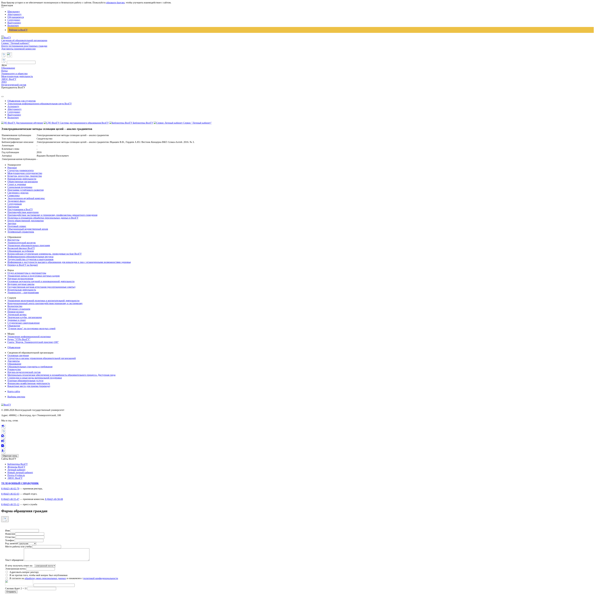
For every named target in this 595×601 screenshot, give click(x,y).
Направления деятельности (21, 178)
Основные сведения (18, 355)
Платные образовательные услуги (25, 380)
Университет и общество (14, 73)
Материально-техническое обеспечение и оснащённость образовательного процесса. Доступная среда (61, 375)
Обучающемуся (15, 17)
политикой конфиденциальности (100, 578)
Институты (13, 240)
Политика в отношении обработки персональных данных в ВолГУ (42, 218)
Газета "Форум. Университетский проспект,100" (33, 342)
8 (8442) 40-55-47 (10, 499)
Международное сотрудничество (24, 173)
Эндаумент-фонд (16, 201)
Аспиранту (13, 106)
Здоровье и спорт (16, 320)
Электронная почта (15, 568)
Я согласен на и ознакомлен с (63, 578)
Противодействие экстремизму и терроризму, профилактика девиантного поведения (52, 215)
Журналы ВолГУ (16, 467)
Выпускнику (14, 22)
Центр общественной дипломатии (25, 220)
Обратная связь (9, 456)
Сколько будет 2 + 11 (16, 588)
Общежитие (13, 325)
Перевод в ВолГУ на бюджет (22, 265)
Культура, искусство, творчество (24, 176)
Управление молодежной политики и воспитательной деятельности (43, 300)
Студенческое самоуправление (23, 323)
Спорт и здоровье (16, 184)
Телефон (9, 540)
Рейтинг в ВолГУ (18, 30)
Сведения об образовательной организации (24, 40)
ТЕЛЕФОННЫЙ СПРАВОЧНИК (20, 483)
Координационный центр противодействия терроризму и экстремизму (45, 303)
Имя (7, 530)
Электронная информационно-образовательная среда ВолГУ (39, 103)
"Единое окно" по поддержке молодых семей (31, 328)
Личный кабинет (16, 469)
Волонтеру (13, 25)
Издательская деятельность (21, 289)
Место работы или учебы (18, 546)
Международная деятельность (17, 76)
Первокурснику (15, 311)
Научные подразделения (20, 278)
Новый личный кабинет (20, 472)
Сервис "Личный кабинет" (15, 43)
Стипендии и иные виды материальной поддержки (34, 377)
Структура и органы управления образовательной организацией (41, 358)
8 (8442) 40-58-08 (54, 499)
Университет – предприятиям (23, 292)
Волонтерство (14, 306)
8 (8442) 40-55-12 (10, 504)
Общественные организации (22, 181)
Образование (8, 68)
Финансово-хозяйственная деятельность (28, 383)
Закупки (11, 223)
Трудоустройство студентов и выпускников (30, 259)
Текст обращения (14, 560)
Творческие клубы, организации (24, 317)
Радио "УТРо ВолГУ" (18, 339)
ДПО (4, 82)
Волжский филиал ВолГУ (21, 248)
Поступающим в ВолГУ (20, 209)
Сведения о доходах (18, 192)
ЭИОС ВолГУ (8, 79)
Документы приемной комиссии (18, 48)
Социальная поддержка (19, 187)
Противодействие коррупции (23, 212)
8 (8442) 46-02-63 (10, 494)
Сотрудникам (14, 204)
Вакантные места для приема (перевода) (28, 386)
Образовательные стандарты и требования (29, 366)
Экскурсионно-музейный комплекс (26, 198)
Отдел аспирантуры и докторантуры (26, 273)
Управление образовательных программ (28, 245)
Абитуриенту (14, 14)
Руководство (14, 369)
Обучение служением (18, 309)
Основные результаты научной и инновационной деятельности (41, 281)
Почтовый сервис (16, 226)
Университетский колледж (21, 242)
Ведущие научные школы (20, 284)
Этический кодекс (17, 314)
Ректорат (12, 167)
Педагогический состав (13, 84)
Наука (4, 70)
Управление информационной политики (29, 336)
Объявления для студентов (21, 100)
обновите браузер (115, 2)
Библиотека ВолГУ (17, 464)
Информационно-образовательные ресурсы (30, 256)
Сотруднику (13, 20)
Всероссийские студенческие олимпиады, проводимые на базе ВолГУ (44, 253)
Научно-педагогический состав (24, 372)
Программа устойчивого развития (25, 190)
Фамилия (10, 534)
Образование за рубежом (20, 251)
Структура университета (20, 170)
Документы (13, 361)
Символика (13, 195)
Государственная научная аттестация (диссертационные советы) (41, 287)
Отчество (10, 537)
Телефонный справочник (20, 231)
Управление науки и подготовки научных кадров (33, 275)
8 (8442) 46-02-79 (10, 488)
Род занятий (11, 543)
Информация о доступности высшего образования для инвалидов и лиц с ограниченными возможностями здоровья (69, 262)
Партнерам (13, 206)
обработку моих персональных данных (45, 578)
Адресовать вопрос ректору (23, 572)
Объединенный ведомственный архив (27, 229)
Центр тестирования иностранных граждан (24, 46)
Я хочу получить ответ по (18, 565)
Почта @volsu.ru (16, 475)
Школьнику (13, 11)
